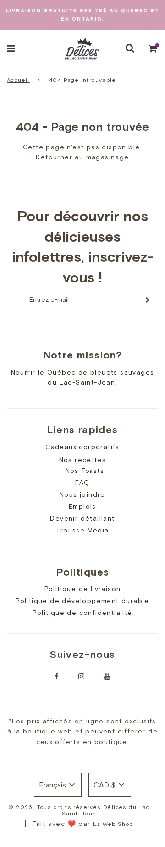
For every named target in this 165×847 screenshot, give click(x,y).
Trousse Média (82, 530)
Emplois (82, 506)
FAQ (82, 482)
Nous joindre (82, 494)
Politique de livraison (82, 588)
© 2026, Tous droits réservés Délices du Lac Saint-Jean (78, 810)
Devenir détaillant (82, 518)
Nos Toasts (85, 470)
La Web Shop (113, 824)
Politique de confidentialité (82, 612)
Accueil (18, 80)
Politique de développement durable (82, 600)
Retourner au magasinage (82, 157)
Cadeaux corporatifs (82, 447)
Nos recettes (82, 459)
